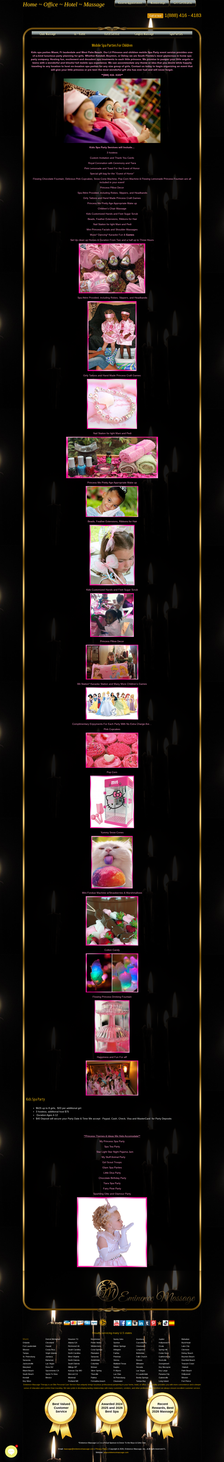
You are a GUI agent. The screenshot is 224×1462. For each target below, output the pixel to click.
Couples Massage (144, 34)
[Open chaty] (11, 1451)
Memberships (158, 3)
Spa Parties (176, 34)
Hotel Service (112, 34)
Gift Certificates (183, 3)
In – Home (79, 34)
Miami (26, 1339)
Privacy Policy (101, 1449)
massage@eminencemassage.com (79, 1449)
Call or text (155, 15)
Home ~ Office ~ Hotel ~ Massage (63, 4)
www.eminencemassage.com (116, 1452)
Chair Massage (48, 34)
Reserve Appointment (130, 3)
